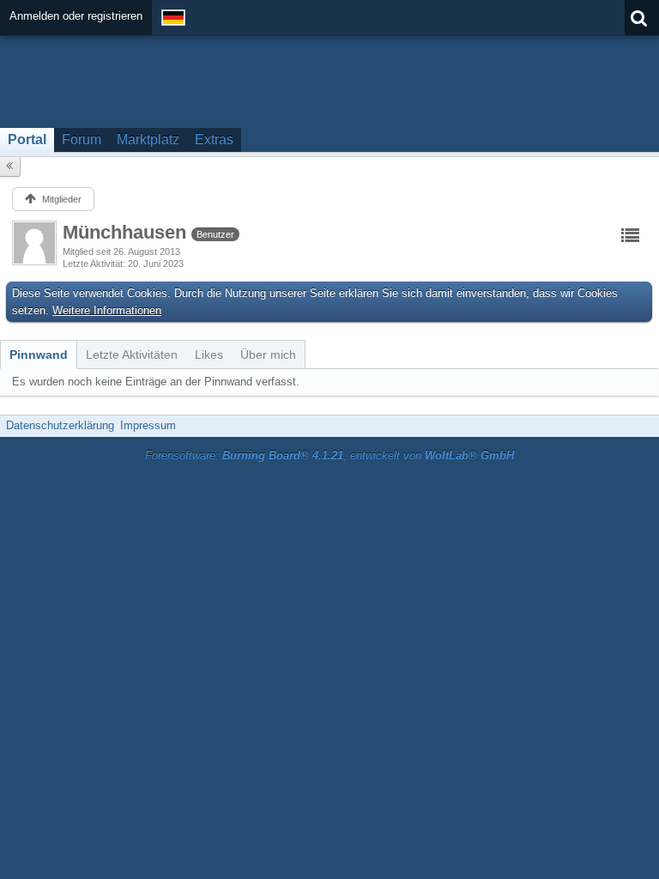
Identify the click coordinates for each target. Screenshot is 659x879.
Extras (214, 139)
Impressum (148, 425)
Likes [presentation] (209, 354)
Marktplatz (148, 139)
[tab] (38, 354)
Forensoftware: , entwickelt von (329, 455)
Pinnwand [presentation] (38, 354)
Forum (81, 139)
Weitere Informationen (106, 310)
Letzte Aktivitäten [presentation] (132, 354)
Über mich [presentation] (268, 354)
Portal (27, 139)
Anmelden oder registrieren (75, 15)
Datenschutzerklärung (60, 425)
